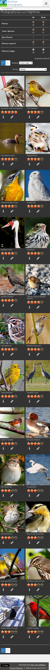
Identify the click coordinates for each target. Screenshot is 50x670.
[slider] (9, 112)
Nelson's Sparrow (34, 345)
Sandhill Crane (32, 393)
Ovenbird (30, 249)
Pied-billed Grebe (8, 155)
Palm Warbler (32, 108)
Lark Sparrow (6, 345)
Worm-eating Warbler (35, 534)
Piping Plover (32, 155)
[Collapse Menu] (46, 3)
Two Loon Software (38, 665)
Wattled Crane (6, 249)
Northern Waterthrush (35, 581)
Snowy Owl (31, 202)
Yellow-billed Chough (9, 628)
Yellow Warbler (7, 393)
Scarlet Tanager (33, 628)
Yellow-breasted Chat (9, 202)
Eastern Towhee (7, 440)
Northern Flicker (7, 297)
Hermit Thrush (6, 534)
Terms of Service (16, 668)
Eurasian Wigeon (33, 440)
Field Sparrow (6, 487)
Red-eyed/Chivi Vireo (9, 581)
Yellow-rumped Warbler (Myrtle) (36, 298)
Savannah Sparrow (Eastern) (12, 108)
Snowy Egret (31, 487)
